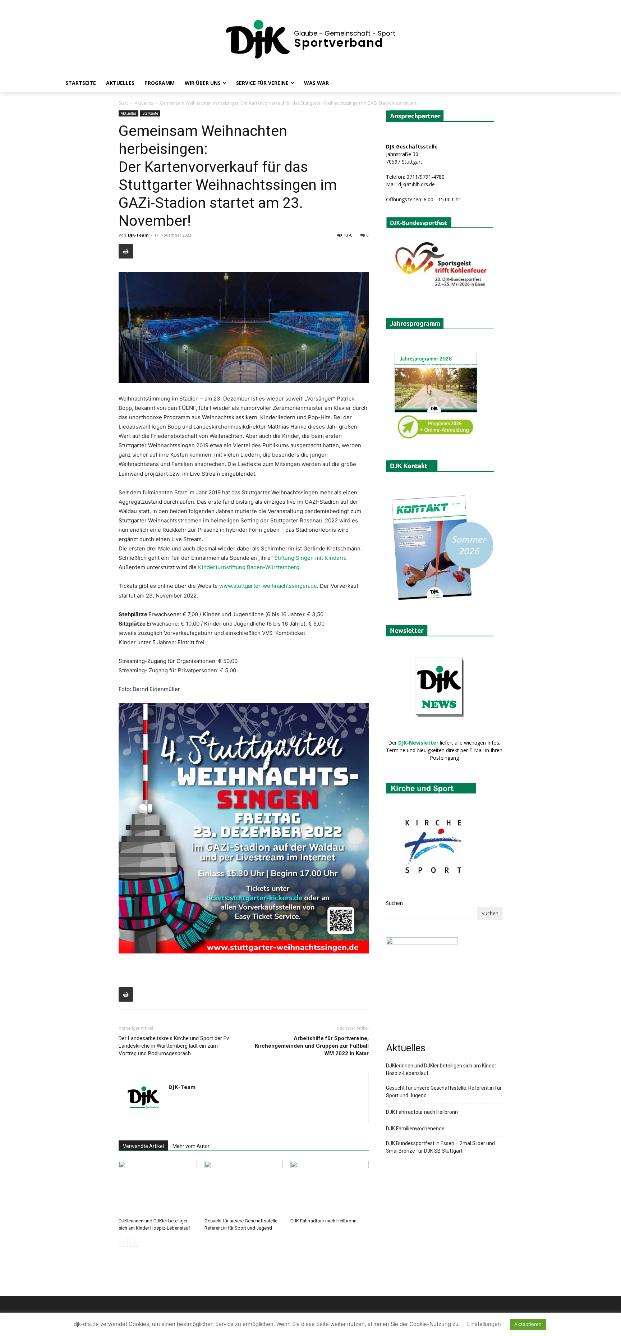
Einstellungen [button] (484, 1324)
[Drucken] (126, 251)
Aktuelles (144, 103)
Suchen (394, 903)
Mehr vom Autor (191, 1146)
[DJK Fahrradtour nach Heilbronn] (329, 1188)
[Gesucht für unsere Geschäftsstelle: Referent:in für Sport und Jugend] (243, 1188)
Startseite (150, 113)
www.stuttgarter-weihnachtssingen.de (268, 585)
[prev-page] (123, 1242)
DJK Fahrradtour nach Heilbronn (323, 1220)
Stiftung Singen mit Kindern (309, 557)
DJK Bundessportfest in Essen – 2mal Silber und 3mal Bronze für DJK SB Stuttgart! (440, 1147)
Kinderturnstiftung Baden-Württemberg (248, 567)
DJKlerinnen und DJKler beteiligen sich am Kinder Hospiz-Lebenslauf (441, 1069)
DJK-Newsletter (418, 742)
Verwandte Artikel (143, 1146)
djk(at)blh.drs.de (416, 184)
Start (123, 103)
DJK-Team (138, 235)
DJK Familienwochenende (415, 1128)
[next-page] (134, 1242)
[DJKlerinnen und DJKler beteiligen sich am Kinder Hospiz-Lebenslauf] (158, 1188)
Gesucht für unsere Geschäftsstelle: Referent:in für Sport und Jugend (444, 1091)
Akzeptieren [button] (528, 1324)
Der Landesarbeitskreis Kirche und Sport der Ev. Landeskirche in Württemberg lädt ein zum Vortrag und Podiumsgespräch (174, 1046)
